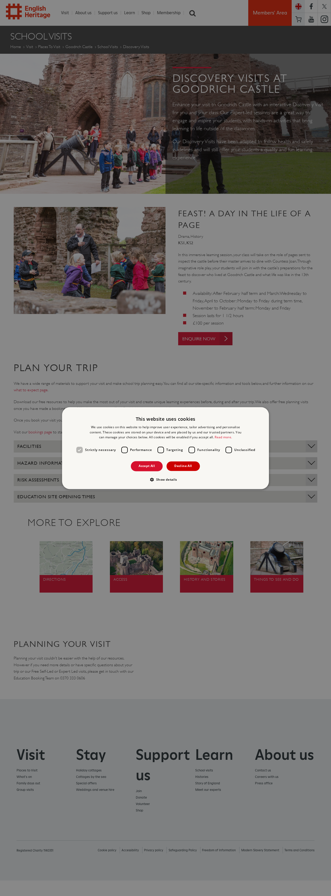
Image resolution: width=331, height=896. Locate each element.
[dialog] (165, 448)
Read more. (223, 437)
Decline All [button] (183, 466)
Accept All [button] (147, 466)
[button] (165, 479)
